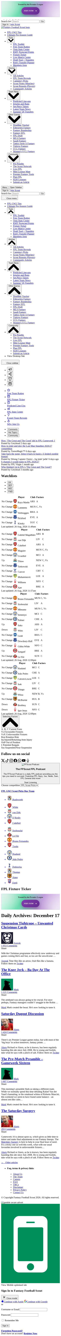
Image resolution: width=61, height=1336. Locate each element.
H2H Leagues (19, 179)
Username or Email (10, 1309)
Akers (16, 1029)
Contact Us (18, 1192)
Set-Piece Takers (21, 106)
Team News (14, 92)
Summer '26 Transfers (23, 112)
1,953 (9, 945)
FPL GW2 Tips (14, 32)
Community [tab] (13, 435)
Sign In (5, 24)
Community (13, 154)
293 (8, 1129)
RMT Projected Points (23, 52)
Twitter (20, 963)
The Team (18, 1176)
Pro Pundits (18, 163)
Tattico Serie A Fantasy (24, 143)
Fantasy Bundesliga (22, 130)
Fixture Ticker (19, 54)
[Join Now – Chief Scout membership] (30, 9)
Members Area (20, 65)
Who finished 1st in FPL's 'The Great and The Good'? (26, 467)
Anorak (17, 943)
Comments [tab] (13, 429)
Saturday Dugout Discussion (22, 1014)
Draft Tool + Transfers (23, 60)
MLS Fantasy (19, 138)
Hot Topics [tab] (12, 432)
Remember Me (11, 1320)
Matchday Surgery (10, 1142)
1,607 (9, 1081)
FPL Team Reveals (22, 78)
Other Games (14, 115)
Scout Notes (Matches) (23, 83)
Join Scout (15, 24)
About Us (17, 1174)
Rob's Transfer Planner (23, 62)
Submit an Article (21, 182)
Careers (16, 1179)
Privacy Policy (20, 1190)
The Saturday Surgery (18, 1111)
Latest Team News (21, 109)
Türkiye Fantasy (20, 146)
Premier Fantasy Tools (23, 174)
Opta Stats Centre (21, 49)
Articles (12, 68)
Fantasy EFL (19, 133)
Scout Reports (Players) (24, 86)
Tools (11, 38)
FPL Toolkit (18, 44)
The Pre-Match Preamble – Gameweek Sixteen (22, 1061)
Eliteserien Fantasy (22, 127)
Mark (16, 989)
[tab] (10, 369)
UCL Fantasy (19, 149)
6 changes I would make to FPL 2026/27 (20, 462)
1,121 (9, 992)
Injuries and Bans (21, 104)
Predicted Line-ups (22, 101)
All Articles (18, 75)
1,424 (9, 1032)
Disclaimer (18, 1187)
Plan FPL (17, 177)
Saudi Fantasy (19, 141)
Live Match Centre (22, 57)
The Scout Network (22, 166)
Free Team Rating (21, 47)
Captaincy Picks (20, 81)
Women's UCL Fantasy (24, 151)
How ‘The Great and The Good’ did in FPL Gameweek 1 (28, 440)
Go (42, 21)
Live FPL (17, 169)
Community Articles (22, 89)
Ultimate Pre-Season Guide (20, 35)
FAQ (15, 1182)
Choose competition (10, 785)
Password (5, 1315)
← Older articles (9, 1162)
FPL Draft (18, 135)
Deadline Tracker (21, 125)
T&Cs (16, 1184)
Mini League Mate (21, 171)
